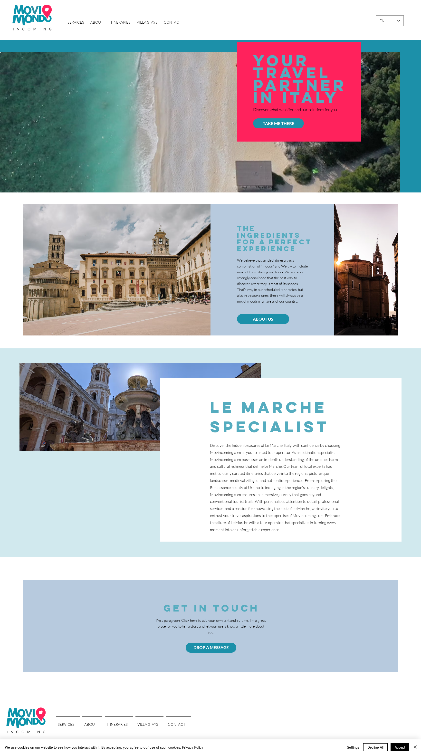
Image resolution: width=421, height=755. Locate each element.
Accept (400, 747)
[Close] (415, 747)
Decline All (375, 747)
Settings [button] (353, 747)
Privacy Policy (192, 747)
